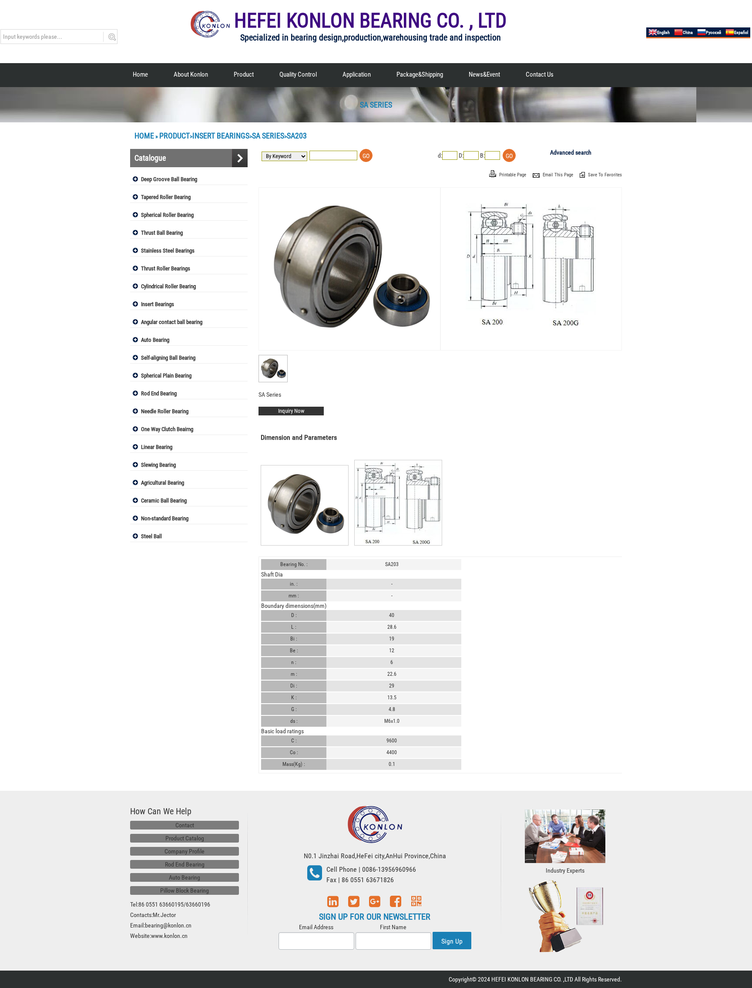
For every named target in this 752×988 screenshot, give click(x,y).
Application (356, 74)
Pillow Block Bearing (184, 890)
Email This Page (558, 175)
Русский (713, 32)
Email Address (316, 927)
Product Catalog (184, 838)
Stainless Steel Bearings (168, 250)
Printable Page (513, 175)
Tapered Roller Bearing (166, 197)
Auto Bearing (155, 340)
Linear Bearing (156, 447)
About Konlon (191, 74)
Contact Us (540, 74)
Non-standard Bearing (164, 518)
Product (244, 74)
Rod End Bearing (159, 393)
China (688, 32)
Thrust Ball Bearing (162, 232)
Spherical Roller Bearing (167, 215)
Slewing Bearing (158, 465)
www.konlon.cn (169, 935)
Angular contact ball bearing (171, 322)
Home (140, 74)
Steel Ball (151, 536)
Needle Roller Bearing (164, 411)
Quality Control (298, 74)
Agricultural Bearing (162, 482)
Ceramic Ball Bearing (164, 500)
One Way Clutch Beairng (167, 429)
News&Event (484, 74)
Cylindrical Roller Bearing (168, 286)
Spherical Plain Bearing (166, 375)
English (663, 32)
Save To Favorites (605, 175)
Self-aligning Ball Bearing (168, 357)
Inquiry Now (291, 411)
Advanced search (570, 152)
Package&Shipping (419, 74)
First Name (393, 927)
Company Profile (184, 851)
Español (741, 32)
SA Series (268, 135)
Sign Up (452, 941)
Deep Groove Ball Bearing (169, 179)
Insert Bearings (220, 135)
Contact (184, 825)
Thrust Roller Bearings (165, 268)
